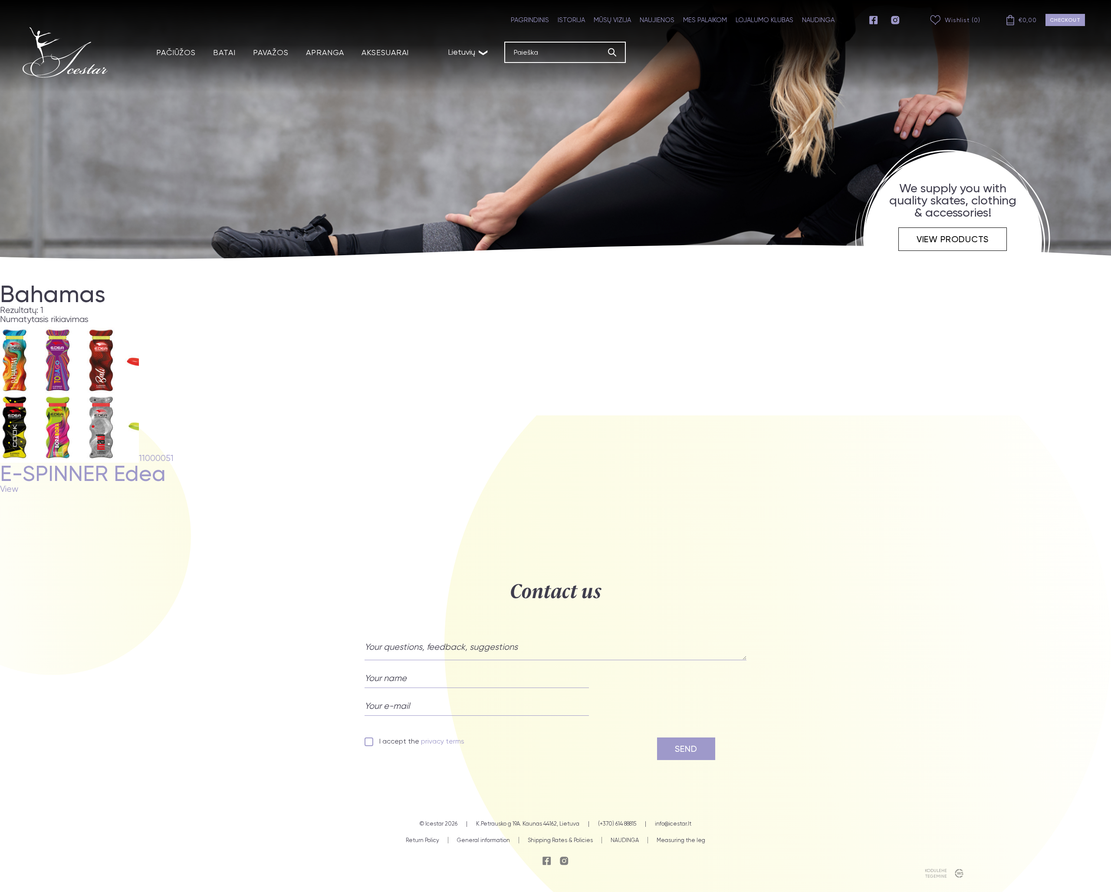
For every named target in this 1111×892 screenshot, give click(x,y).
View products (953, 239)
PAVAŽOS (271, 52)
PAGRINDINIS (530, 20)
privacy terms (442, 741)
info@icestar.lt (673, 824)
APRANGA (325, 52)
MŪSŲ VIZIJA (612, 20)
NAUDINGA (818, 20)
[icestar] (65, 52)
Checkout (1065, 20)
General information (483, 840)
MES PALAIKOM (705, 20)
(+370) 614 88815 (617, 824)
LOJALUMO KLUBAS (764, 20)
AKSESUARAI (385, 52)
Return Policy (422, 840)
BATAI (224, 52)
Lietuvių (468, 51)
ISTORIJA (571, 20)
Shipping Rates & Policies (560, 840)
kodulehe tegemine (936, 873)
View (9, 489)
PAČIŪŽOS (176, 52)
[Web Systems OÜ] (957, 873)
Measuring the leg (681, 840)
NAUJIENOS (657, 20)
